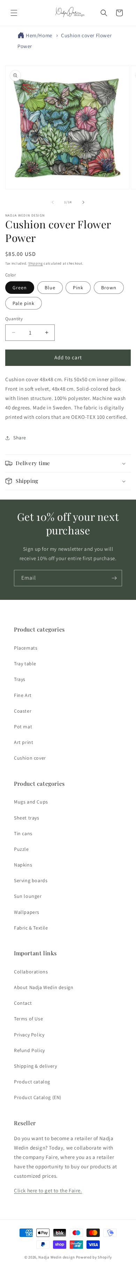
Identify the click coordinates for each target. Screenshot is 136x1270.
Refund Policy (29, 1050)
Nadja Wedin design (56, 1257)
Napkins (23, 865)
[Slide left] (52, 202)
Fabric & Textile (31, 928)
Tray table (25, 663)
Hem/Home (39, 35)
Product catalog (32, 1082)
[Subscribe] (114, 578)
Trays (19, 679)
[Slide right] (83, 202)
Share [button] (19, 437)
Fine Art (23, 695)
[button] (14, 13)
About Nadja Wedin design (43, 987)
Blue (50, 287)
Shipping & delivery (35, 1066)
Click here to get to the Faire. (48, 1190)
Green (20, 287)
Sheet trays (26, 818)
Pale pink (24, 303)
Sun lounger (28, 896)
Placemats (25, 648)
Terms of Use (28, 1019)
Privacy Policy (29, 1035)
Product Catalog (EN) (37, 1097)
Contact (23, 1003)
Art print (23, 742)
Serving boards (30, 880)
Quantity (14, 319)
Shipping (35, 263)
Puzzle (21, 849)
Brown (108, 287)
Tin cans (23, 833)
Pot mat (23, 726)
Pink (78, 287)
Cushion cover (30, 758)
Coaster (22, 711)
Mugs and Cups (31, 802)
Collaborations (31, 972)
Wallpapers (26, 912)
